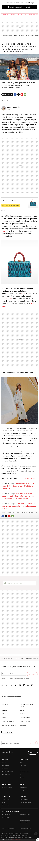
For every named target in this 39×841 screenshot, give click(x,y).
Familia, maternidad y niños (27, 705)
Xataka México (6, 814)
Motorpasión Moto (25, 790)
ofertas (25, 512)
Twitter (18, 94)
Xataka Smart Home (7, 771)
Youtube (19, 685)
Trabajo (4, 710)
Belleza (22, 714)
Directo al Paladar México (9, 828)
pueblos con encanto (9, 725)
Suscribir (32, 674)
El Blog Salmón (24, 799)
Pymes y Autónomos (25, 802)
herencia (36, 35)
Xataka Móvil (5, 765)
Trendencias (5, 799)
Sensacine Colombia (25, 823)
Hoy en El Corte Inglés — (11, 205)
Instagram (23, 685)
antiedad (23, 725)
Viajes (22, 710)
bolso (18, 512)
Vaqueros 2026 (19, 658)
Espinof (22, 777)
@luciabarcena (29, 478)
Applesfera (5, 768)
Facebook (15, 94)
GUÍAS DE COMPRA (8, 14)
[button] (13, 107)
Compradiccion (6, 805)
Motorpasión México (25, 828)
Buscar (30, 743)
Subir (31, 752)
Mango (23, 35)
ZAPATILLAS (22, 14)
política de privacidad (23, 678)
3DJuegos (23, 762)
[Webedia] (7, 753)
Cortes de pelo (25, 717)
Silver (4, 714)
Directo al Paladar (7, 787)
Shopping (11, 512)
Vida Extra (23, 765)
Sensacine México (25, 820)
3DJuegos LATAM (25, 814)
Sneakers (5, 704)
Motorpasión (23, 787)
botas (4, 717)
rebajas (30, 35)
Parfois (32, 512)
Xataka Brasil (5, 817)
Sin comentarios (8, 94)
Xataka (4, 762)
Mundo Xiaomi (6, 774)
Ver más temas (7, 732)
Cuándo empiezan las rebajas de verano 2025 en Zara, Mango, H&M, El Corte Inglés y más (19, 485)
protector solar (6, 298)
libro (22, 293)
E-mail (25, 94)
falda (3, 231)
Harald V (16, 35)
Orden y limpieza (25, 721)
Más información (16, 839)
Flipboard (21, 94)
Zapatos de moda (8, 721)
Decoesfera (5, 802)
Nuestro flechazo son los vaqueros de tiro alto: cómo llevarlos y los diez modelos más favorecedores (18, 496)
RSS (27, 685)
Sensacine (23, 775)
